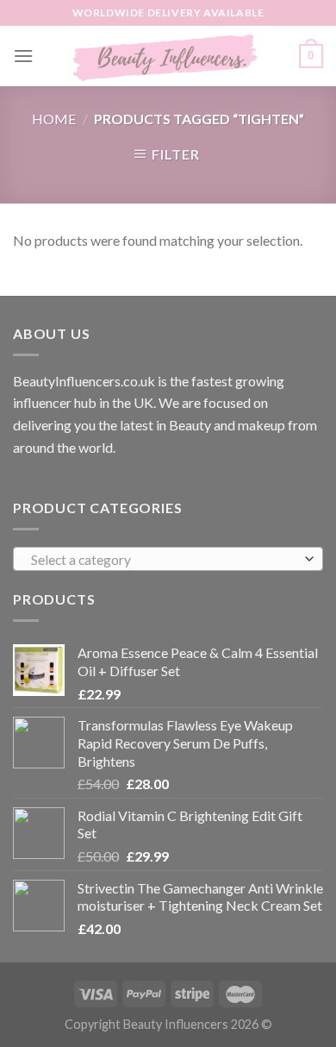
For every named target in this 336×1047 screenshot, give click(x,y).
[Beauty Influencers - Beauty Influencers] (166, 56)
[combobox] (168, 559)
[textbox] (164, 560)
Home (54, 118)
